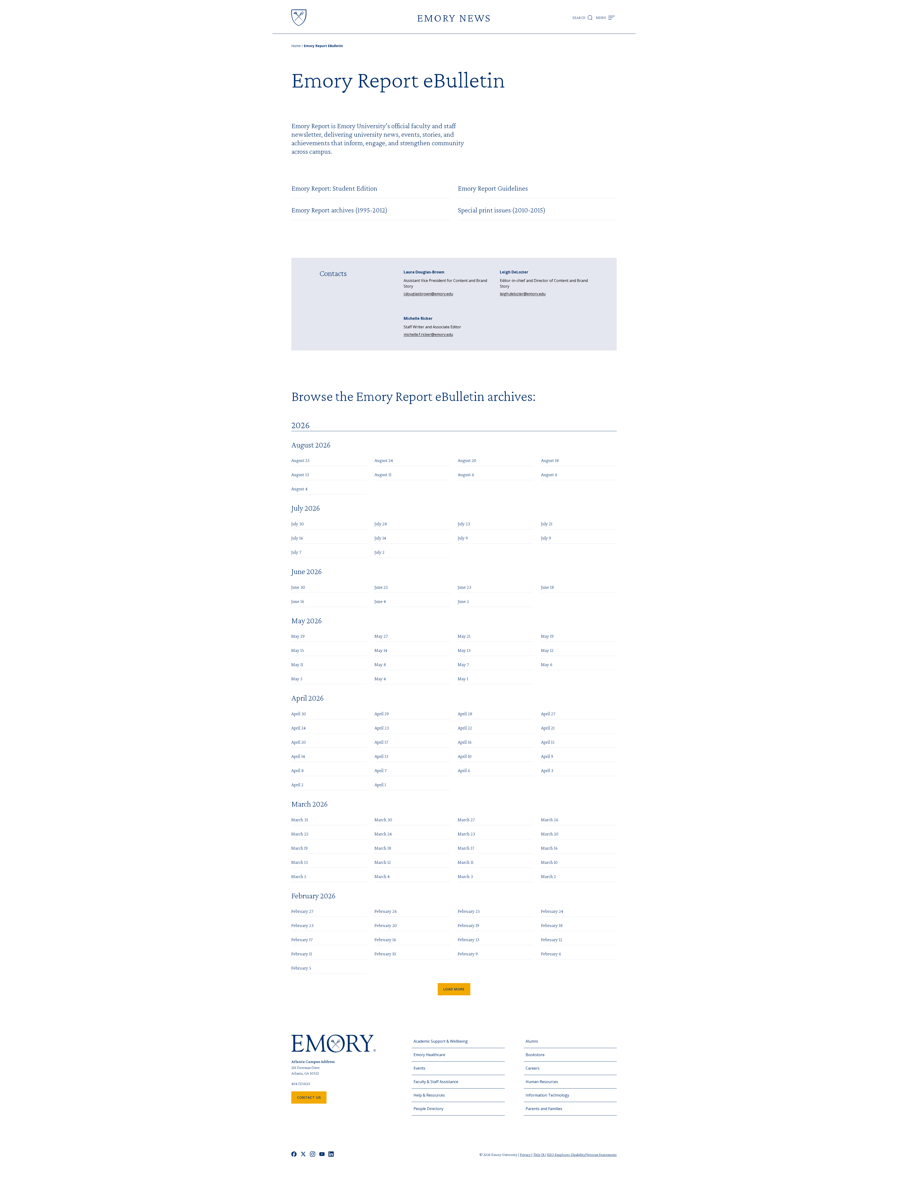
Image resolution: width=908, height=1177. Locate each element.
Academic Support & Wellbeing (441, 1041)
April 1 (380, 784)
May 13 (464, 650)
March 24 (383, 833)
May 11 (297, 664)
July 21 (546, 523)
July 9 (463, 537)
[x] (303, 1154)
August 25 (300, 460)
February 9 (468, 953)
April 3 (547, 770)
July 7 (296, 552)
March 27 (466, 819)
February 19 (468, 925)
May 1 (463, 678)
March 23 (466, 833)
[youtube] (322, 1154)
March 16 (549, 848)
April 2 (297, 784)
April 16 (464, 742)
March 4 (382, 876)
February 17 (302, 939)
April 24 (298, 727)
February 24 (552, 911)
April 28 (465, 713)
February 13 (468, 939)
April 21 (547, 727)
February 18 (552, 925)
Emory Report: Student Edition (334, 188)
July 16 (297, 537)
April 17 (381, 742)
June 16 (297, 601)
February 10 (385, 953)
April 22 (465, 727)
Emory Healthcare (429, 1054)
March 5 (298, 876)
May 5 (296, 678)
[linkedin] (331, 1154)
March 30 (383, 819)
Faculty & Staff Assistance (436, 1081)
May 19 (547, 636)
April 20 (298, 742)
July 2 (379, 552)
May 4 (380, 678)
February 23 (302, 925)
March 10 (549, 862)
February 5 (301, 968)
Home (296, 46)
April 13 (381, 756)
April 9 (547, 756)
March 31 (299, 819)
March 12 (383, 862)
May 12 (547, 650)
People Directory (428, 1108)
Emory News (454, 17)
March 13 (299, 862)
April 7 (381, 770)
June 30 (298, 587)
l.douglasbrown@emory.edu (428, 293)
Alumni (532, 1041)
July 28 (381, 523)
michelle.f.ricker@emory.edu (428, 334)
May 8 (380, 664)
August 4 (299, 488)
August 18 (550, 460)
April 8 (297, 770)
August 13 (300, 474)
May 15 (297, 650)
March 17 (466, 848)
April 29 (382, 713)
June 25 (381, 587)
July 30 (297, 523)
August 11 (383, 474)
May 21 (464, 636)
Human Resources (542, 1081)
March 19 (299, 848)
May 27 (381, 636)
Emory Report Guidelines (493, 188)
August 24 (384, 460)
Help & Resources (429, 1095)
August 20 (467, 460)
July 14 (380, 537)
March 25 (299, 833)
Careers (533, 1068)
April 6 (464, 770)
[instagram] (312, 1154)
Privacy (525, 1155)
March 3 (465, 876)
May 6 (546, 664)
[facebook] (294, 1154)
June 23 (464, 587)
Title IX (539, 1155)
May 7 (463, 664)
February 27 (302, 911)
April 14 (298, 756)
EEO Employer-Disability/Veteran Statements (582, 1155)
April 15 (547, 742)
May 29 (298, 636)
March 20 (549, 833)
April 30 (298, 713)
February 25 (469, 911)
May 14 (381, 650)
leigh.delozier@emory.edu (523, 293)
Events (419, 1068)
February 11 (301, 953)
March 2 (548, 876)
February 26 (386, 911)
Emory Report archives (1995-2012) (339, 210)
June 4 (380, 601)
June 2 (463, 601)
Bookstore (535, 1054)
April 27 (548, 713)
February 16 (385, 939)
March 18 (383, 848)
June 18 (547, 587)
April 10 (464, 756)
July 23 (464, 523)
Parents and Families (544, 1108)
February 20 (386, 925)
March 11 (465, 862)
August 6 (466, 474)
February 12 (551, 939)
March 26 (549, 819)
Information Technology (547, 1095)
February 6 (551, 953)
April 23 (382, 727)
